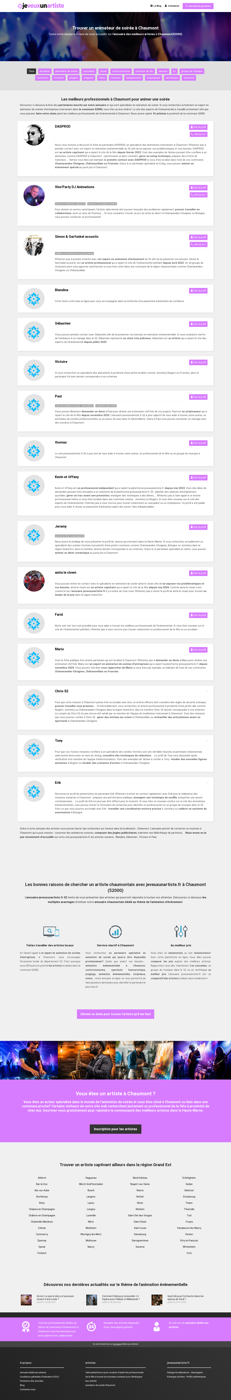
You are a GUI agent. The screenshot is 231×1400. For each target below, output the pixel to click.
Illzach (91, 1190)
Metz (91, 1221)
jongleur (73, 77)
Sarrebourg (140, 1234)
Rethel (140, 1196)
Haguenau (91, 1177)
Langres (91, 1196)
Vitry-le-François (189, 1240)
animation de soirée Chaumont (100, 1385)
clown (103, 71)
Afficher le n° (199, 134)
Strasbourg (189, 1196)
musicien (116, 77)
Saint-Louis (140, 1228)
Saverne (140, 1246)
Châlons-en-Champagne (42, 1215)
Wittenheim (189, 1246)
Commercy (42, 1234)
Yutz (189, 1253)
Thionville (189, 1209)
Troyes (189, 1221)
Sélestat (189, 1190)
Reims (140, 1190)
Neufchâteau (140, 1177)
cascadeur (89, 71)
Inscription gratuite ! (199, 6)
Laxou (91, 1203)
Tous (31, 71)
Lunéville (91, 1215)
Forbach (42, 1253)
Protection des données (31, 1381)
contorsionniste (121, 71)
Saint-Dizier (140, 1221)
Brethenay (42, 1196)
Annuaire (24, 1372)
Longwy (91, 1209)
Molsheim (91, 1228)
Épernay (42, 1240)
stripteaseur (153, 77)
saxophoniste (133, 77)
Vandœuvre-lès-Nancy (189, 1228)
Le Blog (157, 6)
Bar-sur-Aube (42, 1190)
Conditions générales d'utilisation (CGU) (39, 1376)
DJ (174, 71)
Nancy (91, 1246)
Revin (140, 1203)
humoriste (42, 77)
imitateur (59, 77)
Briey (42, 1203)
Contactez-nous (28, 1389)
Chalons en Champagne (42, 1209)
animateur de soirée (66, 71)
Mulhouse (91, 1240)
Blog (22, 1385)
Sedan (189, 1184)
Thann (189, 1203)
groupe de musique (192, 71)
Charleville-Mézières (42, 1221)
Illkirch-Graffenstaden (91, 1184)
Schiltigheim (189, 1177)
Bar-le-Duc (42, 1184)
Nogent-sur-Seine (140, 1184)
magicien (89, 77)
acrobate (45, 71)
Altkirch (42, 1177)
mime (102, 77)
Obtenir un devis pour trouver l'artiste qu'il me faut (115, 1014)
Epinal (42, 1246)
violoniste (188, 77)
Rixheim (140, 1209)
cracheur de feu (144, 71)
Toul (189, 1215)
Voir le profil (199, 127)
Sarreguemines (140, 1240)
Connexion (173, 6)
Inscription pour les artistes (115, 1129)
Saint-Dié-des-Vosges (140, 1215)
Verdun (189, 1234)
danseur (163, 71)
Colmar (42, 1228)
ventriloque (172, 77)
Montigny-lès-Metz (91, 1234)
